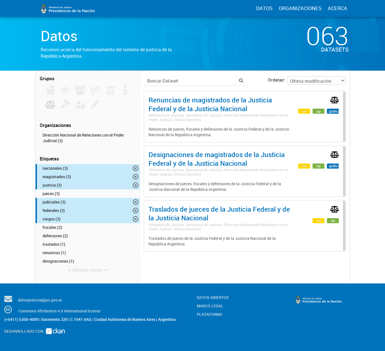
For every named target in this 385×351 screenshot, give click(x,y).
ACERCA (337, 8)
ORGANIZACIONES (300, 8)
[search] (241, 80)
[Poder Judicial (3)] (50, 107)
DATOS (264, 8)
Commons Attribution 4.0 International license (59, 311)
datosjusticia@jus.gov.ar (40, 300)
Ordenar (276, 80)
